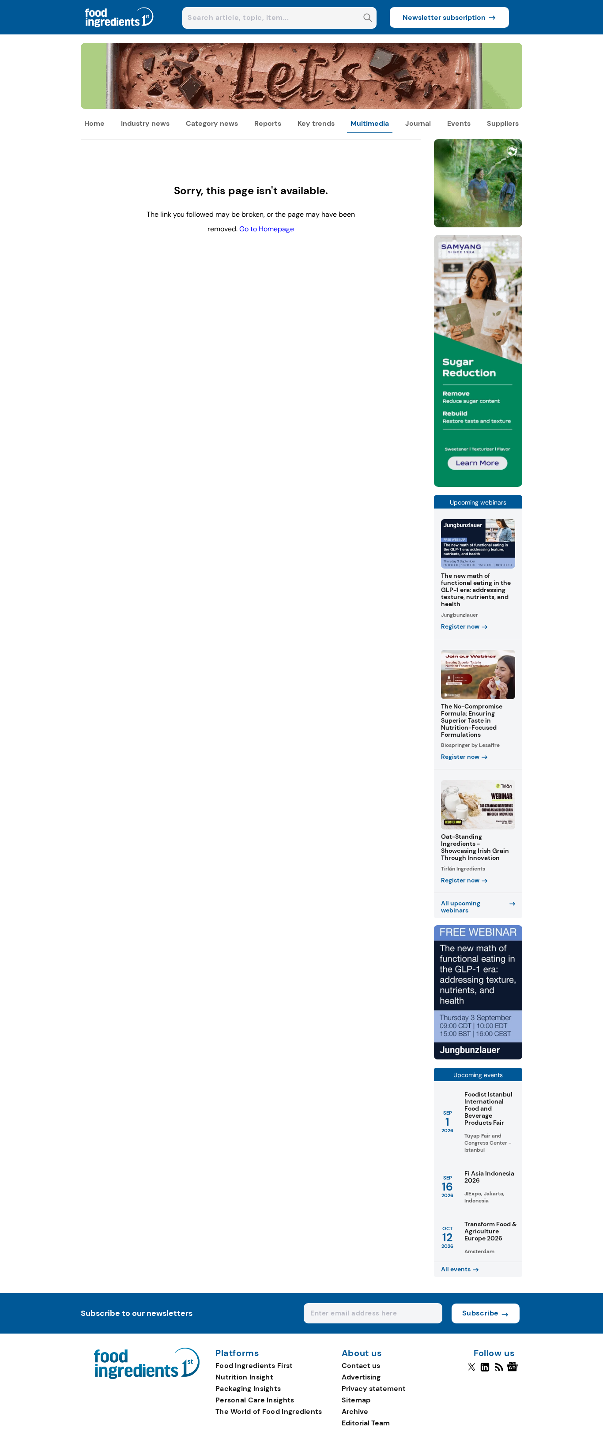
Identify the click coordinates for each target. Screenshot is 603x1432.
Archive (355, 1411)
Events (459, 123)
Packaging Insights (248, 1388)
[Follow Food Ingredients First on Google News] (513, 1370)
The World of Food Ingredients (268, 1411)
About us (362, 1353)
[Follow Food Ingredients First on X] (471, 1370)
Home (94, 123)
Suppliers (503, 123)
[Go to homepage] (147, 1376)
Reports (267, 123)
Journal (418, 123)
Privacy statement (374, 1388)
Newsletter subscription (444, 17)
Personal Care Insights (254, 1400)
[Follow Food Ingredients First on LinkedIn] (485, 1370)
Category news (212, 123)
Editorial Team (366, 1423)
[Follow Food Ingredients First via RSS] (499, 1370)
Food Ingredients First (254, 1365)
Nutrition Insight (244, 1377)
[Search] (368, 18)
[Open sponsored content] (301, 106)
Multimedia (369, 123)
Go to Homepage (266, 229)
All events (456, 1269)
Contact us (361, 1365)
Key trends (316, 123)
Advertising (361, 1377)
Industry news (145, 123)
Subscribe (480, 1313)
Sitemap (356, 1400)
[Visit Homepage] (119, 32)
